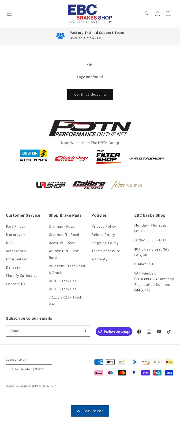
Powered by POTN (46, 385)
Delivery (13, 267)
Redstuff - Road (62, 242)
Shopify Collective (22, 275)
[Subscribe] (85, 331)
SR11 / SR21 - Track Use (65, 301)
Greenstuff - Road (64, 234)
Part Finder (15, 226)
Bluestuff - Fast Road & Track (67, 269)
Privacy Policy (103, 226)
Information (16, 259)
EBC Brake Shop (25, 385)
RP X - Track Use (63, 289)
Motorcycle (16, 234)
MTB (10, 242)
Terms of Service (105, 250)
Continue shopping (90, 94)
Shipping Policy (105, 242)
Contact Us (15, 283)
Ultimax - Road (62, 226)
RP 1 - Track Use (63, 281)
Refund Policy (103, 234)
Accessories (16, 250)
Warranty (99, 259)
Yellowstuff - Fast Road (64, 254)
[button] (10, 13)
